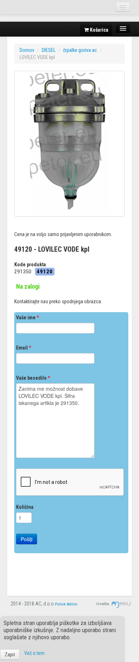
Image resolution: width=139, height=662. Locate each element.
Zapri (10, 654)
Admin (72, 604)
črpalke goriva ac (80, 50)
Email (23, 348)
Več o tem (34, 653)
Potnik (60, 604)
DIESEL (49, 50)
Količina (25, 507)
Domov (27, 50)
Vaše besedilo (33, 378)
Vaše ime (27, 317)
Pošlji (26, 539)
